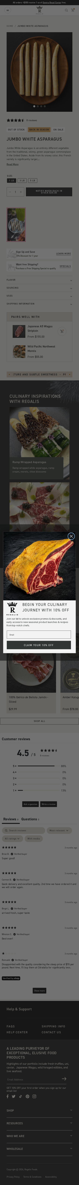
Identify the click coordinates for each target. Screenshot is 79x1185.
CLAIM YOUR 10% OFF (39, 645)
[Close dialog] (71, 536)
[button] (39, 566)
